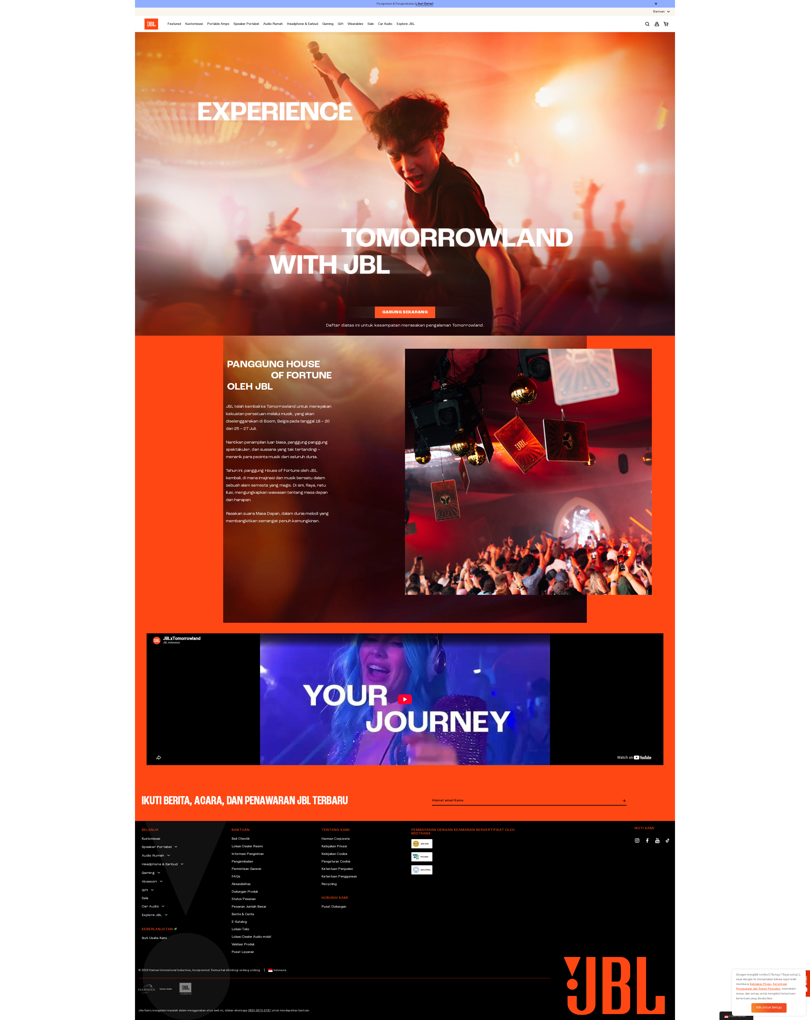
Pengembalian (242, 861)
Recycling (329, 884)
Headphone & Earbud (160, 864)
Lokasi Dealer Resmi (247, 846)
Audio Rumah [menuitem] (273, 24)
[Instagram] (637, 841)
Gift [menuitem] (340, 24)
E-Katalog (239, 922)
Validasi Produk (243, 944)
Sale (145, 898)
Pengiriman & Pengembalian (405, 3)
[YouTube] (657, 841)
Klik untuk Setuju (769, 1007)
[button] (656, 24)
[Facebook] (647, 841)
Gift (145, 890)
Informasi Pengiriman (248, 854)
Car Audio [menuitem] (385, 24)
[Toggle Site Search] (647, 24)
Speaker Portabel (157, 847)
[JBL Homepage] (152, 24)
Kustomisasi (151, 839)
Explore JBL (152, 915)
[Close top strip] (656, 4)
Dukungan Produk (245, 892)
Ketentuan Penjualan (337, 869)
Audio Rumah (153, 855)
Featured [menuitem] (174, 24)
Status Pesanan (244, 899)
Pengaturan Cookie (335, 861)
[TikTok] (667, 841)
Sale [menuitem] (370, 24)
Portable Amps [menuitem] (218, 24)
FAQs (236, 876)
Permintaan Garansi (246, 869)
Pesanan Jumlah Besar (249, 906)
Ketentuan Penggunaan (339, 876)
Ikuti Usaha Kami (154, 938)
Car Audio (150, 906)
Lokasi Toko (241, 929)
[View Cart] (664, 24)
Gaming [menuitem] (327, 24)
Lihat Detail (424, 3)
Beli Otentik (241, 839)
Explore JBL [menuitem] (406, 24)
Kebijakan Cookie (334, 854)
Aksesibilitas (241, 884)
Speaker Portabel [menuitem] (246, 24)
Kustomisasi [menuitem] (194, 24)
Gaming (148, 873)
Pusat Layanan (243, 952)
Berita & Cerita (243, 914)
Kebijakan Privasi (334, 846)
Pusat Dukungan (333, 906)
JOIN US (624, 800)
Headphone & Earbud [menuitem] (302, 24)
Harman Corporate (335, 839)
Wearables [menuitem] (355, 24)
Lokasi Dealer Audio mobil (251, 937)
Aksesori (149, 881)
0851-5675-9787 (259, 1010)
